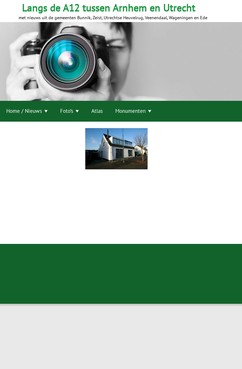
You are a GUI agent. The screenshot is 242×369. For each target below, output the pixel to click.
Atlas (97, 110)
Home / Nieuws (24, 110)
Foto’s (66, 110)
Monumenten (130, 110)
